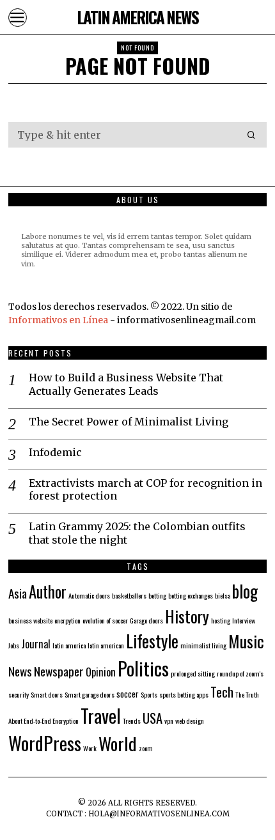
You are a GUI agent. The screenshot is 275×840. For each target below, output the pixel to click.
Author (48, 591)
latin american (106, 645)
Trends (132, 720)
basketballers (129, 595)
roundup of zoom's (240, 673)
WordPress (44, 742)
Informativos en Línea (59, 320)
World (117, 743)
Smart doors (47, 694)
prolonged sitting (193, 673)
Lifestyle (152, 640)
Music (246, 641)
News (20, 671)
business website (30, 620)
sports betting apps (183, 694)
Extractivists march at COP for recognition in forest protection (145, 490)
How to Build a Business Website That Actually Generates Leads (126, 384)
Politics (143, 668)
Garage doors (146, 620)
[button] (251, 134)
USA (152, 718)
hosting (220, 620)
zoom (146, 748)
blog (245, 591)
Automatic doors (89, 595)
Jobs (13, 645)
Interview (243, 620)
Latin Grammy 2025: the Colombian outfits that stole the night (137, 533)
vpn (168, 720)
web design (189, 720)
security (18, 694)
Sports (149, 694)
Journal (36, 644)
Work (90, 748)
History (187, 616)
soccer (127, 693)
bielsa (222, 595)
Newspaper (59, 671)
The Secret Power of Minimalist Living (128, 421)
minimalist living (203, 645)
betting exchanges (190, 595)
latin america (69, 645)
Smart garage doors (89, 694)
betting (157, 595)
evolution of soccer (105, 620)
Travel (101, 715)
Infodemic (55, 452)
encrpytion (67, 620)
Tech (221, 691)
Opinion (101, 672)
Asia (17, 593)
